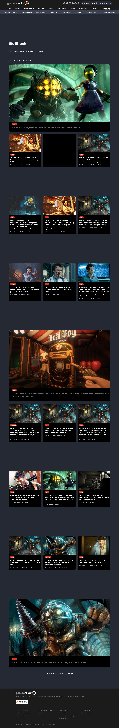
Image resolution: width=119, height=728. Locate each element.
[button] (108, 3)
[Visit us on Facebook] (73, 3)
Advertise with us (86, 713)
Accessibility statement (23, 713)
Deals (51, 8)
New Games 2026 (54, 12)
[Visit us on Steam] (78, 3)
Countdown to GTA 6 (27, 12)
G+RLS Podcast (67, 12)
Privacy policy (64, 710)
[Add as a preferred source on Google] (22, 702)
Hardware (41, 8)
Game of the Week (41, 12)
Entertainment (29, 8)
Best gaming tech (78, 12)
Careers (40, 713)
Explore (94, 8)
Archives (69, 674)
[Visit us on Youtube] (70, 3)
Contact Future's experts (46, 710)
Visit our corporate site (77, 696)
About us (62, 713)
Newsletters (83, 8)
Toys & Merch (61, 8)
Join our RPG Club (91, 12)
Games (17, 8)
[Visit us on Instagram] (75, 3)
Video (73, 8)
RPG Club (15, 12)
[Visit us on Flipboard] (67, 3)
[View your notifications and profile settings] (102, 3)
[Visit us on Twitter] (64, 3)
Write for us (41, 716)
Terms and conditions (22, 710)
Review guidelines (21, 716)
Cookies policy (86, 710)
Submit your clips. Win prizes (107, 12)
